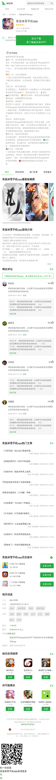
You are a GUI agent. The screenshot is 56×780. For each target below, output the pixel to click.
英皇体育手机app (7, 3)
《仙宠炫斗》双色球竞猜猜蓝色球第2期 (17, 534)
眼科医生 (10, 670)
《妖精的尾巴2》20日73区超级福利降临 (17, 461)
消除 (26, 614)
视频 (47, 614)
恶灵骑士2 (28, 670)
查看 (10, 677)
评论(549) (19, 171)
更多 (52, 269)
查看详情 (47, 565)
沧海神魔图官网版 (28, 702)
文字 (33, 614)
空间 (19, 619)
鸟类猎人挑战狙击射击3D (46, 702)
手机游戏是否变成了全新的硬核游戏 (17, 481)
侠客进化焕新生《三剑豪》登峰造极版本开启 (17, 492)
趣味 (19, 614)
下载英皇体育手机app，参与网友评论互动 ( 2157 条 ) (28, 276)
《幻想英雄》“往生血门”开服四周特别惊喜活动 (17, 502)
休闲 (12, 614)
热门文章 (34, 171)
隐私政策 (11, 633)
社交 (40, 614)
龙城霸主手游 (10, 702)
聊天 (12, 619)
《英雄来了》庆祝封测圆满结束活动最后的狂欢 (17, 544)
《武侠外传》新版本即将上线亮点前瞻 (17, 471)
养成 (31, 608)
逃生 (12, 608)
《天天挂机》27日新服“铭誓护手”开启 (17, 513)
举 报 (1, 776)
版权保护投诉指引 (28, 724)
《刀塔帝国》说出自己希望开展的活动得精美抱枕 (17, 450)
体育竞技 (21, 608)
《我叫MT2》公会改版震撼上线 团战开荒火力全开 (17, 523)
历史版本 (48, 171)
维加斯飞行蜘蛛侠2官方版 (46, 670)
